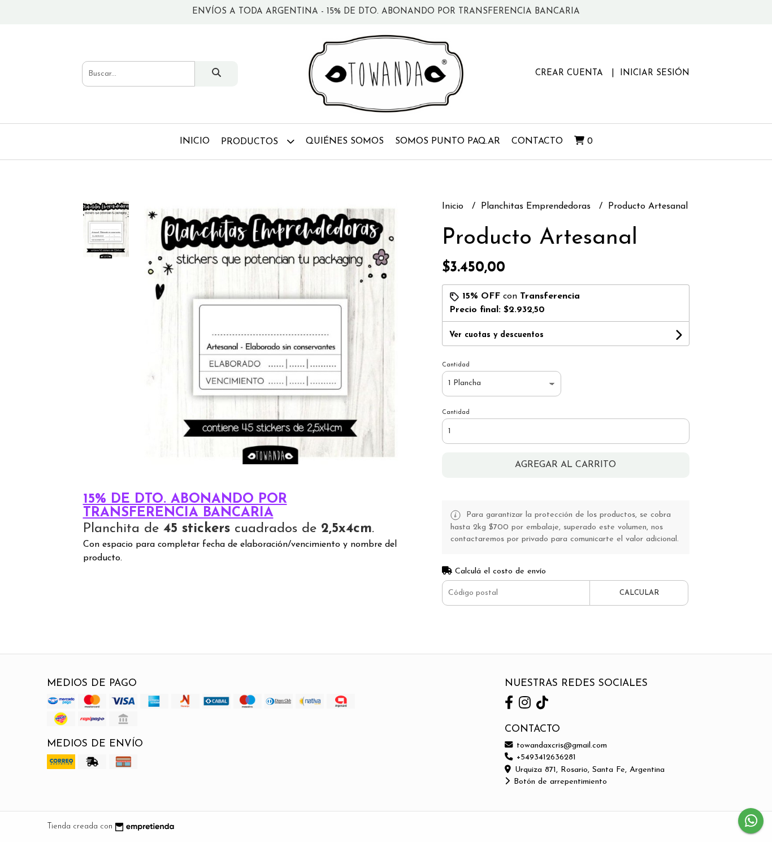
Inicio (195, 141)
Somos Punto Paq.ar (447, 141)
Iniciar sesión (654, 73)
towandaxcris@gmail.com (560, 745)
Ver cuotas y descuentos (496, 335)
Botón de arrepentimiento (559, 782)
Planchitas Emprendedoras (537, 206)
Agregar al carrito (565, 464)
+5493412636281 (545, 757)
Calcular (639, 593)
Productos (251, 141)
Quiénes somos (345, 141)
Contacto (537, 141)
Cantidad (456, 365)
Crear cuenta (569, 73)
